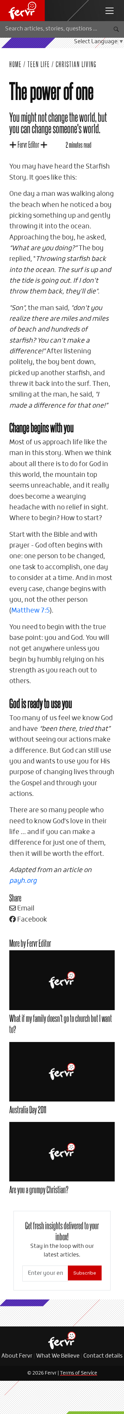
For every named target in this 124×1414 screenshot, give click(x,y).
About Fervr (16, 1356)
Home (15, 64)
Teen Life (39, 64)
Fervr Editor (28, 144)
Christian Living (76, 64)
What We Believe (58, 1356)
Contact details (103, 1356)
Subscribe (84, 1273)
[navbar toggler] (109, 10)
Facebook (31, 919)
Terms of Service (78, 1373)
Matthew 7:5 (30, 610)
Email (25, 908)
